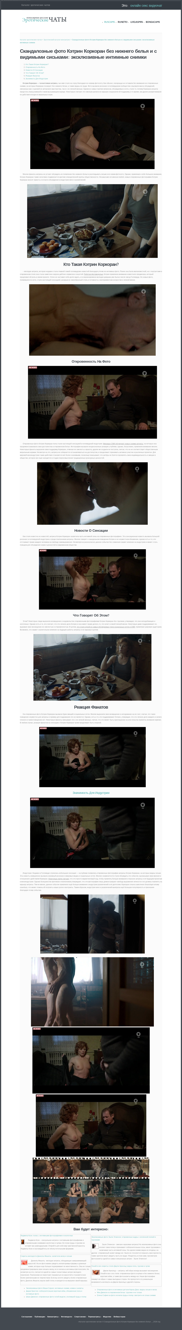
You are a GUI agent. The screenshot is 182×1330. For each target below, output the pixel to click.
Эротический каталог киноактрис (57, 40)
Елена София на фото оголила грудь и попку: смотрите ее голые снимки (126, 1295)
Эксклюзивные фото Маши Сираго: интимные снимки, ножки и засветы (54, 1288)
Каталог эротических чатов (44, 20)
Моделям (107, 1317)
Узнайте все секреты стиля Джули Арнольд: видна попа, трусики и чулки (120, 1266)
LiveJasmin (136, 22)
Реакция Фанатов (33, 76)
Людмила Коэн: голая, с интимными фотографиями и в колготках (46, 1236)
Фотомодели (66, 1317)
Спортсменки (80, 1317)
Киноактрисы (52, 1317)
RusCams (109, 22)
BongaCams (153, 22)
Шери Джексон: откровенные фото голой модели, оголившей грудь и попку (56, 1297)
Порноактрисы (94, 1317)
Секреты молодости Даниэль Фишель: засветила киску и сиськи (46, 1256)
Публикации (40, 1317)
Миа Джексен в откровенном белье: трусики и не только (119, 1293)
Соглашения (26, 1317)
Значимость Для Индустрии (37, 79)
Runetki (122, 22)
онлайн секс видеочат (146, 5)
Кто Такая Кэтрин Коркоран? (37, 64)
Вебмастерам (119, 1317)
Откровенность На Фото (35, 67)
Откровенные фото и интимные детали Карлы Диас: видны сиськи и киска (127, 1290)
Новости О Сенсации (34, 70)
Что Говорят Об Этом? (35, 73)
